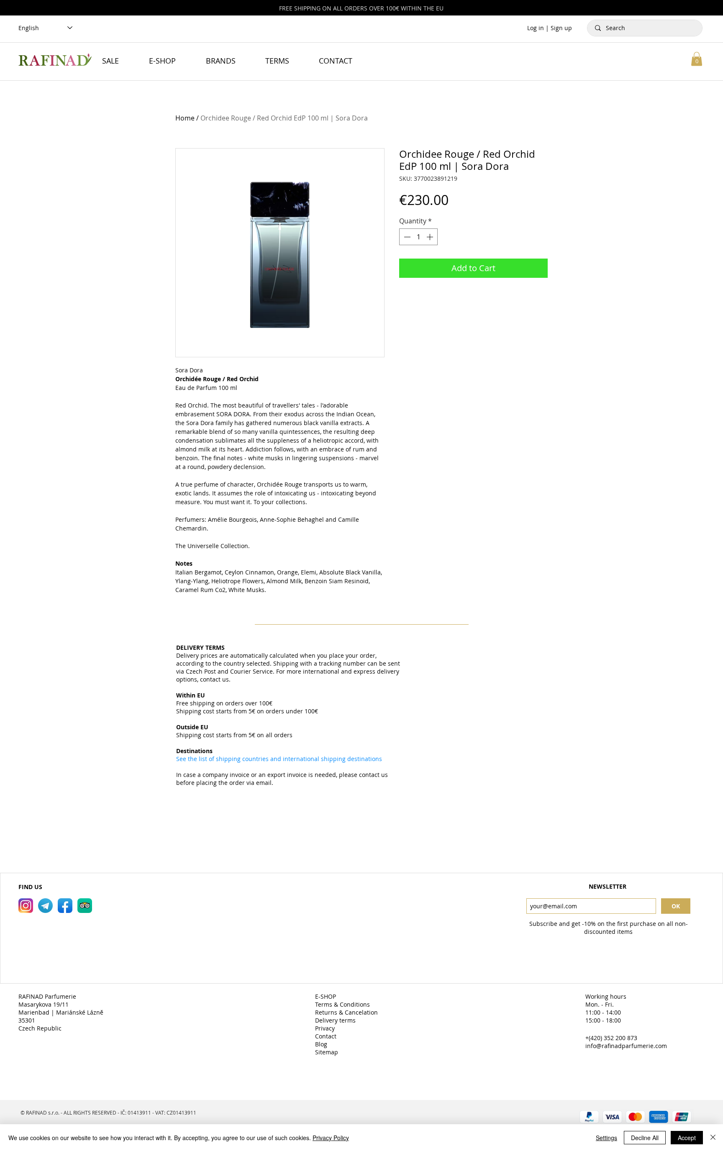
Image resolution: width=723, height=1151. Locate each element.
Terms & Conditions (343, 1004)
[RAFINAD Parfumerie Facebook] (65, 905)
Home (185, 118)
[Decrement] (406, 237)
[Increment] (430, 237)
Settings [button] (606, 1137)
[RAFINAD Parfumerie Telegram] (45, 905)
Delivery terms (336, 1020)
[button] (696, 59)
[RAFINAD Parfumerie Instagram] (25, 905)
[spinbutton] (418, 237)
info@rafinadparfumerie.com (626, 1046)
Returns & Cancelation (347, 1012)
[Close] (713, 1137)
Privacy (325, 1028)
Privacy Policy (331, 1137)
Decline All (645, 1137)
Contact (326, 1036)
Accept (687, 1137)
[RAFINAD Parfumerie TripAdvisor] (84, 905)
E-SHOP (326, 996)
